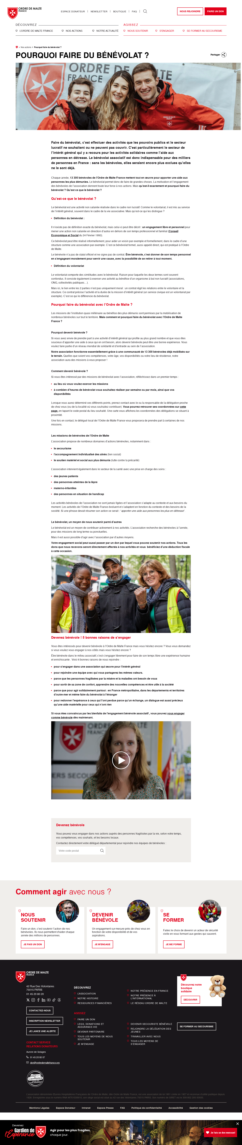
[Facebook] (38, 1000)
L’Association (87, 993)
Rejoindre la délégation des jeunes (151, 1030)
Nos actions (26, 47)
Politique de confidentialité (146, 1108)
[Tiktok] (54, 1000)
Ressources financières (95, 1003)
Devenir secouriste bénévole (151, 1023)
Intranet (86, 1108)
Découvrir (190, 999)
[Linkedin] (43, 1000)
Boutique (119, 11)
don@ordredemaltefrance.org (45, 1062)
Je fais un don (33, 944)
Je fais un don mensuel (223, 1132)
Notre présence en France (149, 990)
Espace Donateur (73, 11)
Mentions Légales (39, 1108)
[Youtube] (49, 1000)
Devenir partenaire (91, 1031)
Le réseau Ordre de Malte (149, 1003)
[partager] (224, 54)
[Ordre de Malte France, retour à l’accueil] (24, 13)
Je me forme (174, 944)
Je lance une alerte (42, 1031)
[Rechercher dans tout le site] (145, 11)
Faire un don (215, 11)
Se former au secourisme (197, 1026)
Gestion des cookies (201, 1108)
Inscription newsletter (44, 1021)
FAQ (134, 11)
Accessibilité (175, 1108)
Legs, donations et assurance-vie (91, 1025)
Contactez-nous (40, 1010)
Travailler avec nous (146, 1036)
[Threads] (59, 1000)
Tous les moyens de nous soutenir (95, 1038)
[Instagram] (33, 1000)
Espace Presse (105, 1108)
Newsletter (99, 11)
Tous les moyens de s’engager (144, 1042)
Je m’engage (86, 1044)
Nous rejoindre (190, 11)
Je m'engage (102, 944)
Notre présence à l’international (143, 997)
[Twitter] (28, 1000)
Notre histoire (88, 998)
